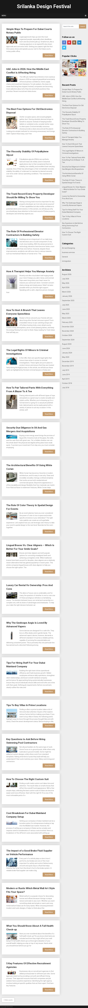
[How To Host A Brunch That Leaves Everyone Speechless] (11, 321)
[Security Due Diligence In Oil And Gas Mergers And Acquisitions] (11, 436)
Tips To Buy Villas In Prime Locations (26, 705)
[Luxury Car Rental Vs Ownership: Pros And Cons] (11, 595)
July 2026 (65, 279)
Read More (49, 55)
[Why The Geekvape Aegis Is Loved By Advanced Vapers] (11, 635)
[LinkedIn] (79, 42)
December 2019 (68, 361)
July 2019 (65, 370)
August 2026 (66, 274)
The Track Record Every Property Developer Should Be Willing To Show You (74, 121)
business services (68, 252)
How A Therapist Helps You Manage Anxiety (30, 271)
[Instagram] (74, 42)
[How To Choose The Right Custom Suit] (11, 784)
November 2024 (68, 331)
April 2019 (65, 379)
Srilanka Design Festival (44, 6)
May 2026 (65, 283)
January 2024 (67, 353)
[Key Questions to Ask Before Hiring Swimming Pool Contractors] (11, 749)
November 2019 (68, 366)
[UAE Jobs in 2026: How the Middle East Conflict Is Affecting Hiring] (11, 79)
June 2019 (66, 374)
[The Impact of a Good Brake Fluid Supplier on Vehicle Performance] (11, 862)
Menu (4, 15)
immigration (66, 261)
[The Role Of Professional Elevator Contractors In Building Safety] (11, 242)
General (65, 257)
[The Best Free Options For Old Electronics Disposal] (11, 122)
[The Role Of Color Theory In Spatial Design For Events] (11, 516)
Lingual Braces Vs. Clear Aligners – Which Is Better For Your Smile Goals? (74, 189)
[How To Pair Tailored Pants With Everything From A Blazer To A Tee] (11, 401)
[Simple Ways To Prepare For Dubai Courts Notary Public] (11, 40)
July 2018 (65, 388)
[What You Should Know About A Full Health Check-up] (11, 935)
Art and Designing (68, 248)
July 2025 (65, 305)
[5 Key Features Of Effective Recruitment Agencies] (11, 972)
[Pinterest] (69, 42)
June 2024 (66, 348)
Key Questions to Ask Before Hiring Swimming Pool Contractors (72, 225)
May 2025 (65, 313)
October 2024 (67, 335)
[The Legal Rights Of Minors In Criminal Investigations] (11, 361)
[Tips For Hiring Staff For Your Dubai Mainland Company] (11, 671)
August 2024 (66, 344)
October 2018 (67, 383)
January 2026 (67, 296)
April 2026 (65, 287)
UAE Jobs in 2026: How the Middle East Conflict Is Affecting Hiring (73, 98)
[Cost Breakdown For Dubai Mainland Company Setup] (11, 822)
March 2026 (66, 292)
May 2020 (65, 357)
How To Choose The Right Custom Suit (27, 779)
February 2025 (67, 322)
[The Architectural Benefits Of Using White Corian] (11, 477)
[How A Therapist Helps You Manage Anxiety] (11, 281)
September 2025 (68, 300)
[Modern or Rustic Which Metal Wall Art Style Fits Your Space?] (11, 899)
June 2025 (66, 309)
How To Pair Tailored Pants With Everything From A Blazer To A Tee (73, 160)
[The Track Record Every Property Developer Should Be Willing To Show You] (11, 203)
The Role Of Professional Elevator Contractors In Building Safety (73, 130)
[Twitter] (64, 47)
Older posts (8, 1000)
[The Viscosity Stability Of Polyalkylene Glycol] (11, 162)
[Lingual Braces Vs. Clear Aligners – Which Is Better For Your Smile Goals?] (11, 554)
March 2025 (66, 318)
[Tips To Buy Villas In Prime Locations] (11, 713)
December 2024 (68, 327)
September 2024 (68, 340)
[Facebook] (64, 42)
